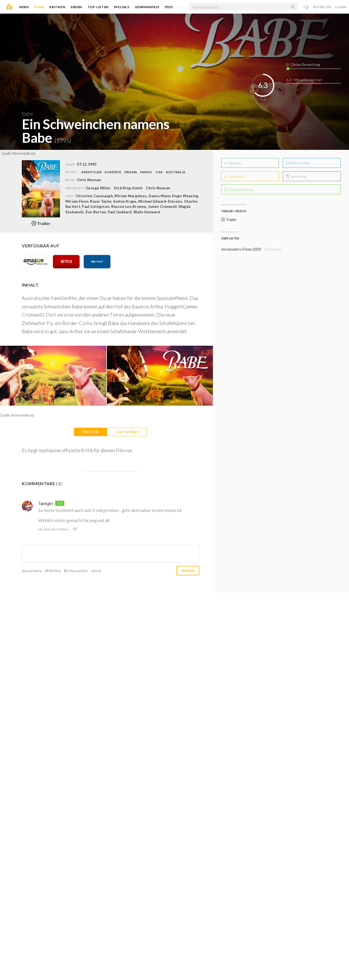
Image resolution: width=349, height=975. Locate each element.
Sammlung (298, 176)
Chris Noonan (158, 188)
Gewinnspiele (147, 7)
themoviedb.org (24, 153)
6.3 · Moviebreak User (304, 79)
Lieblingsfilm (237, 176)
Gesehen (235, 163)
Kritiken (57, 7)
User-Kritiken (127, 431)
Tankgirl (45, 503)
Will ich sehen (300, 163)
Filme (39, 7)
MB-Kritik (90, 431)
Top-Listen (98, 7)
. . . (180, 6)
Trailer (231, 219)
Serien (76, 7)
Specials (122, 7)
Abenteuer (91, 172)
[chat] (306, 7)
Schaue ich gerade (241, 189)
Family (146, 172)
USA (159, 172)
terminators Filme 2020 (241, 249)
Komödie (113, 172)
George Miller (98, 188)
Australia (175, 172)
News (24, 7)
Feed (169, 7)
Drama (130, 172)
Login (340, 7)
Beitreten (322, 7)
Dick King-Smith (128, 188)
